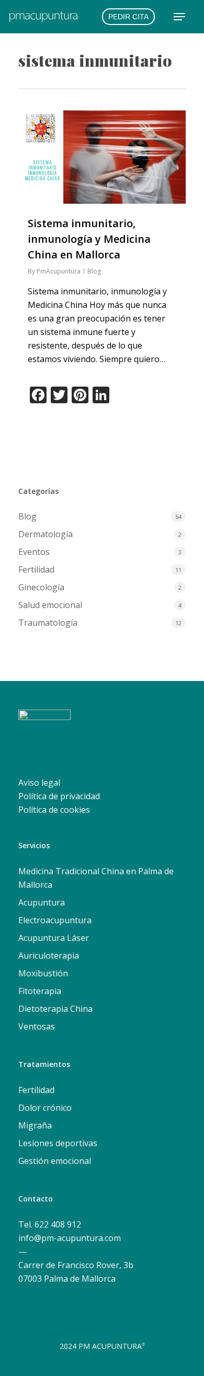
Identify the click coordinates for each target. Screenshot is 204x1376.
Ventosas (36, 1026)
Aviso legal (39, 782)
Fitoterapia (39, 991)
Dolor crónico (45, 1107)
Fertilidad (36, 569)
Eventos (34, 551)
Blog (94, 271)
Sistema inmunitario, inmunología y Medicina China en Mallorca (89, 239)
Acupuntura (41, 902)
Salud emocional (50, 605)
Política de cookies (54, 809)
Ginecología (41, 587)
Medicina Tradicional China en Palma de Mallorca (96, 877)
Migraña (35, 1125)
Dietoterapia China (55, 1008)
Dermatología (45, 534)
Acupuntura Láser (53, 938)
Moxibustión (43, 973)
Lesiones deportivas (57, 1143)
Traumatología (47, 622)
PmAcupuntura (59, 271)
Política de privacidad (59, 796)
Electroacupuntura (55, 920)
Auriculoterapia (48, 955)
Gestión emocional (54, 1161)
